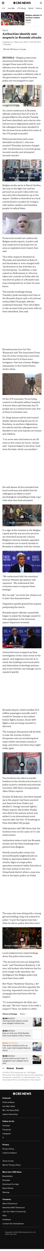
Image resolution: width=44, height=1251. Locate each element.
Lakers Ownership (10, 1114)
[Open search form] (41, 3)
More (22, 1014)
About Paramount (9, 1204)
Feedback (6, 1220)
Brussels (19, 1068)
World (30, 8)
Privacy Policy (8, 1149)
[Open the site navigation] (7, 3)
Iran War (11, 8)
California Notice (9, 1153)
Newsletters (7, 1176)
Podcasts (6, 1180)
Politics (39, 8)
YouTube (6, 1126)
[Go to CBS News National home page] (22, 3)
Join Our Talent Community (14, 1212)
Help (4, 1216)
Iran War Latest (8, 1106)
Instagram (6, 1134)
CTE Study (21, 8)
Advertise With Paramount (13, 1208)
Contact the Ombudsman (13, 1224)
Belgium (10, 1068)
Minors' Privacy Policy (11, 1165)
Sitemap (5, 1192)
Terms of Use (7, 1161)
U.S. (3, 8)
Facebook (6, 1130)
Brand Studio (7, 1188)
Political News (8, 1102)
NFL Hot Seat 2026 (10, 1110)
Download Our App (10, 1184)
